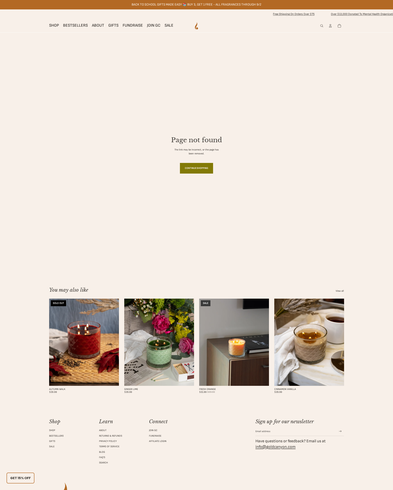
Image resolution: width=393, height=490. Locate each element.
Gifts (52, 441)
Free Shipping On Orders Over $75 (281, 14)
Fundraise (155, 435)
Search (103, 462)
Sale (51, 446)
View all (340, 290)
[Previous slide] (55, 342)
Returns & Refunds (110, 435)
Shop (52, 430)
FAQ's (102, 457)
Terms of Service (109, 446)
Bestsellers (56, 435)
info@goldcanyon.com (275, 446)
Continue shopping (196, 168)
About (102, 430)
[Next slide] (113, 342)
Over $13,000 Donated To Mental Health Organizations (352, 14)
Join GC (153, 430)
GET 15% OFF (20, 478)
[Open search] (321, 25)
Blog (102, 452)
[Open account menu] (330, 25)
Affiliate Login (157, 441)
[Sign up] (340, 431)
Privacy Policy (108, 441)
